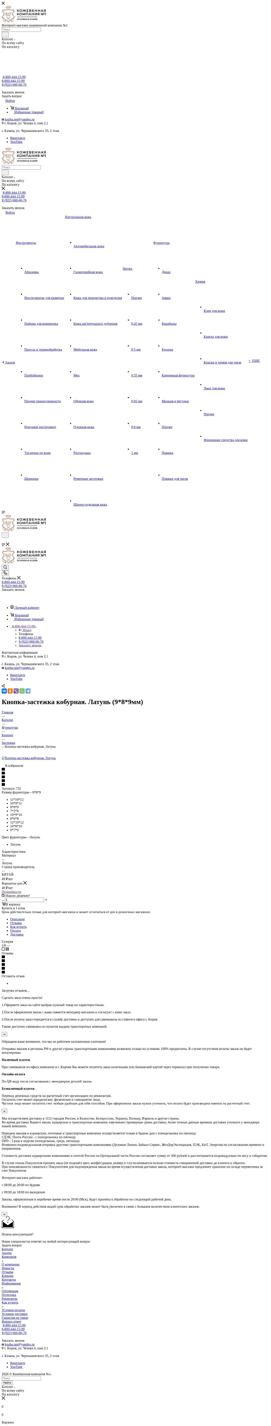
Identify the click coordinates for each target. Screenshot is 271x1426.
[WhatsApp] (22, 691)
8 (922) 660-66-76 (14, 84)
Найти (7, 1382)
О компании (10, 1264)
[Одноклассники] (10, 691)
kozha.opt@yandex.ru (20, 119)
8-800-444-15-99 (14, 77)
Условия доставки (15, 1314)
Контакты (9, 1279)
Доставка (17, 934)
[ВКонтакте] (4, 691)
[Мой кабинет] (4, 540)
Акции (7, 1253)
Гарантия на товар (15, 1317)
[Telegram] (27, 691)
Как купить (18, 927)
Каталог (7, 1249)
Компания (9, 1256)
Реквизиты (9, 1298)
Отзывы (16, 923)
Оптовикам (10, 1291)
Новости (8, 1268)
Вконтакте (17, 138)
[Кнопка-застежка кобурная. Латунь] (29, 758)
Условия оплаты (13, 1310)
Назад (27, 630)
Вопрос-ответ (11, 1321)
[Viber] (16, 691)
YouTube (16, 142)
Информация (11, 1283)
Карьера (7, 1276)
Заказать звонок (30, 645)
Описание (17, 919)
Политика (9, 1295)
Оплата (15, 930)
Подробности (11, 892)
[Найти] (5, 34)
